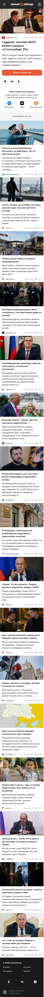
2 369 (40, 910)
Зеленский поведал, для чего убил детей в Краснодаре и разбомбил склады (20, 477)
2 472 (40, 701)
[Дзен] (35, 981)
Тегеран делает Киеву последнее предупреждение (18, 260)
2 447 (40, 808)
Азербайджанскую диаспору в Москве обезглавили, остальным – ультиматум (21, 366)
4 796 (40, 174)
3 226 (40, 333)
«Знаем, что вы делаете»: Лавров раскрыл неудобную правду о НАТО (20, 585)
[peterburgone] (3, 333)
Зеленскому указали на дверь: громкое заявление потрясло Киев (22, 891)
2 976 (40, 500)
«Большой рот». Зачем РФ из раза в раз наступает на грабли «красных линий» (20, 842)
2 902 (40, 554)
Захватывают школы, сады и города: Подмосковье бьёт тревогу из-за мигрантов (21, 788)
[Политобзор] (22, 4)
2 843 (40, 605)
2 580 (40, 653)
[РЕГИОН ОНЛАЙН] (3, 228)
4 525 (40, 228)
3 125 (40, 443)
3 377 (40, 279)
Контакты (27, 967)
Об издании (7, 971)
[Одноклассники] (9, 981)
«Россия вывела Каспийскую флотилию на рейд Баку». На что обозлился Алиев (19, 151)
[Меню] (4, 4)
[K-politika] (3, 500)
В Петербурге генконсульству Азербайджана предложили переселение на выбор (17, 533)
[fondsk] (3, 443)
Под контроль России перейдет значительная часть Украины (18, 732)
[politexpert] (3, 37)
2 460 (40, 754)
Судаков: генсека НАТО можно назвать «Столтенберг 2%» (19, 45)
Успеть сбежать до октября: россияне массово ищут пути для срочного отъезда (21, 208)
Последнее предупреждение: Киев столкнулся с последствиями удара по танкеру (21, 312)
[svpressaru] (3, 279)
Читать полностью (22, 73)
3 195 (40, 389)
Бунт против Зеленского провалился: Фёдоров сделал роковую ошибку (21, 636)
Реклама (6, 967)
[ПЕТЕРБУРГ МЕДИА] (3, 554)
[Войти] (39, 4)
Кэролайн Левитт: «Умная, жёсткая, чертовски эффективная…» (20, 421)
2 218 (40, 955)
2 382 (40, 859)
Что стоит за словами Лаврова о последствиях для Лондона (18, 942)
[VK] (22, 981)
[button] (5, 81)
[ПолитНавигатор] (3, 174)
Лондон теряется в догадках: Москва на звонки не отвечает (21, 684)
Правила (26, 971)
